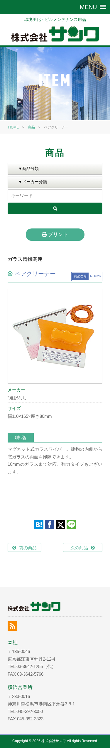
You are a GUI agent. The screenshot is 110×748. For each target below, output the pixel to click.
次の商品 (79, 547)
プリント (57, 234)
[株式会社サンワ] (55, 34)
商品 (31, 127)
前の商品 (28, 547)
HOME (13, 127)
